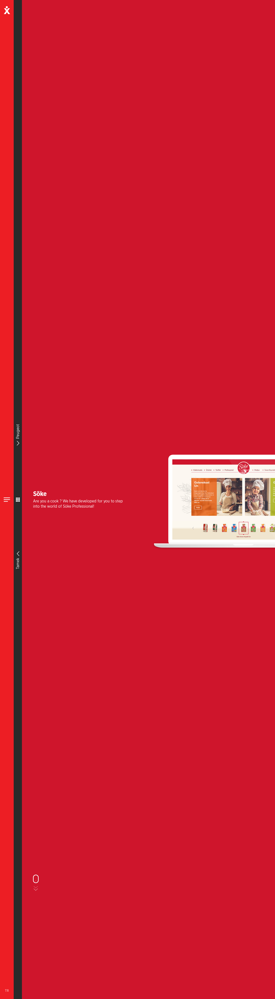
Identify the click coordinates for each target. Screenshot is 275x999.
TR (7, 990)
